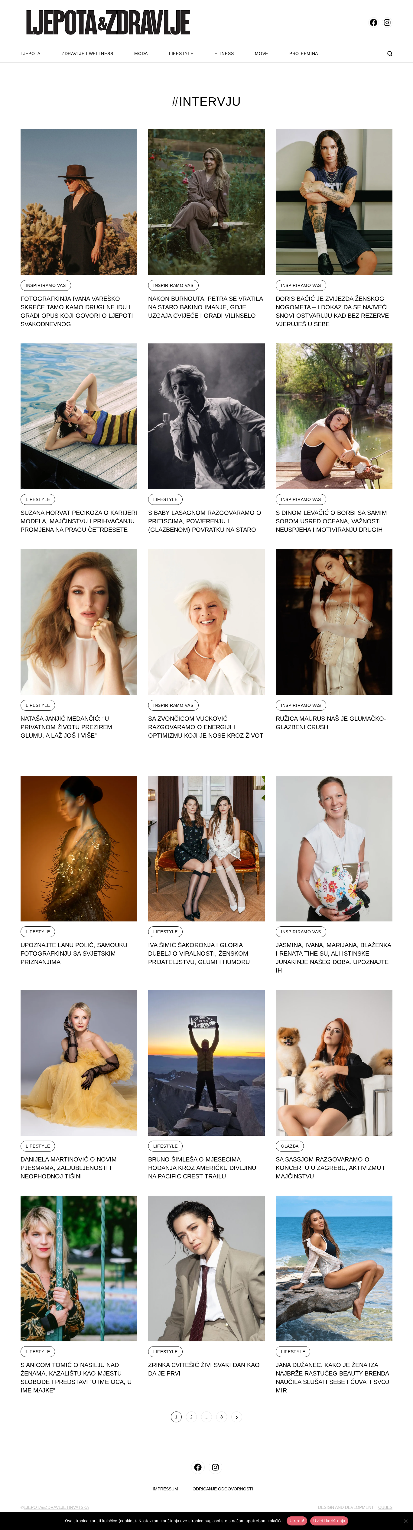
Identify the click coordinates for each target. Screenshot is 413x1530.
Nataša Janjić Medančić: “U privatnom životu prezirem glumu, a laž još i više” (66, 727)
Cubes (385, 1507)
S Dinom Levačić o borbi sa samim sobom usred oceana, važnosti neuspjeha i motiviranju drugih (331, 521)
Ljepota (31, 53)
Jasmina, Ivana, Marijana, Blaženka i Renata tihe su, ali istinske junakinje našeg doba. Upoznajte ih (333, 958)
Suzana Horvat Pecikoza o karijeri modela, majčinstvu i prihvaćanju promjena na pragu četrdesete (79, 521)
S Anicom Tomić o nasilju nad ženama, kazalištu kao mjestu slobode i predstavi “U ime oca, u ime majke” (76, 1378)
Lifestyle (181, 53)
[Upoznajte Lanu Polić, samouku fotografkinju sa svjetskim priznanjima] (79, 849)
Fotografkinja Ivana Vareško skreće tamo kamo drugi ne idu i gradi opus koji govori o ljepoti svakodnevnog (77, 311)
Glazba (290, 1146)
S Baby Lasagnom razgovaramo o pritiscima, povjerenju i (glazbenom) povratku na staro (204, 521)
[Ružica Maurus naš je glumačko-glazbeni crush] (334, 622)
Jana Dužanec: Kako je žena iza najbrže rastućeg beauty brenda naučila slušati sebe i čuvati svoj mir (332, 1378)
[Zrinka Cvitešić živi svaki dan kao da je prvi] (206, 1269)
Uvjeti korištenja (329, 1520)
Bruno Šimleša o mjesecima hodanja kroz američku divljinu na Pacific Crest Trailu (202, 1168)
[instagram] (387, 22)
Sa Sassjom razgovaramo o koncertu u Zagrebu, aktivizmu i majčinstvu (330, 1168)
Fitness (224, 53)
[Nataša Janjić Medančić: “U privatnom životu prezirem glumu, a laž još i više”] (79, 622)
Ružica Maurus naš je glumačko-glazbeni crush (331, 722)
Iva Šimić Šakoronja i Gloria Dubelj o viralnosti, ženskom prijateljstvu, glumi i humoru (199, 953)
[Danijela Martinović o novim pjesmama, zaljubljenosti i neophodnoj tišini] (79, 1063)
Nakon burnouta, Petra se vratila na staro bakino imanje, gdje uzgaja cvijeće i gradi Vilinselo (205, 307)
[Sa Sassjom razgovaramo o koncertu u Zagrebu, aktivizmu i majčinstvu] (334, 1063)
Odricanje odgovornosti (223, 1489)
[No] (405, 1521)
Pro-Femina (303, 53)
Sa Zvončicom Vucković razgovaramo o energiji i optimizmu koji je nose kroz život (205, 727)
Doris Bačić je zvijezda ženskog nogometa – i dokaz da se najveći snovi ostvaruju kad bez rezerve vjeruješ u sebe (332, 311)
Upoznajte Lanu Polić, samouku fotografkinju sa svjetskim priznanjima (74, 953)
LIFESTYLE (38, 499)
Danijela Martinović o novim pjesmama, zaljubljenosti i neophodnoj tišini (69, 1168)
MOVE (261, 53)
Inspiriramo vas (46, 285)
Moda (141, 53)
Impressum (165, 1489)
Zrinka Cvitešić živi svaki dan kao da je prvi (204, 1369)
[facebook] (373, 22)
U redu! (297, 1520)
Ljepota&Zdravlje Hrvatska (56, 1507)
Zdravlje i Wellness (87, 53)
